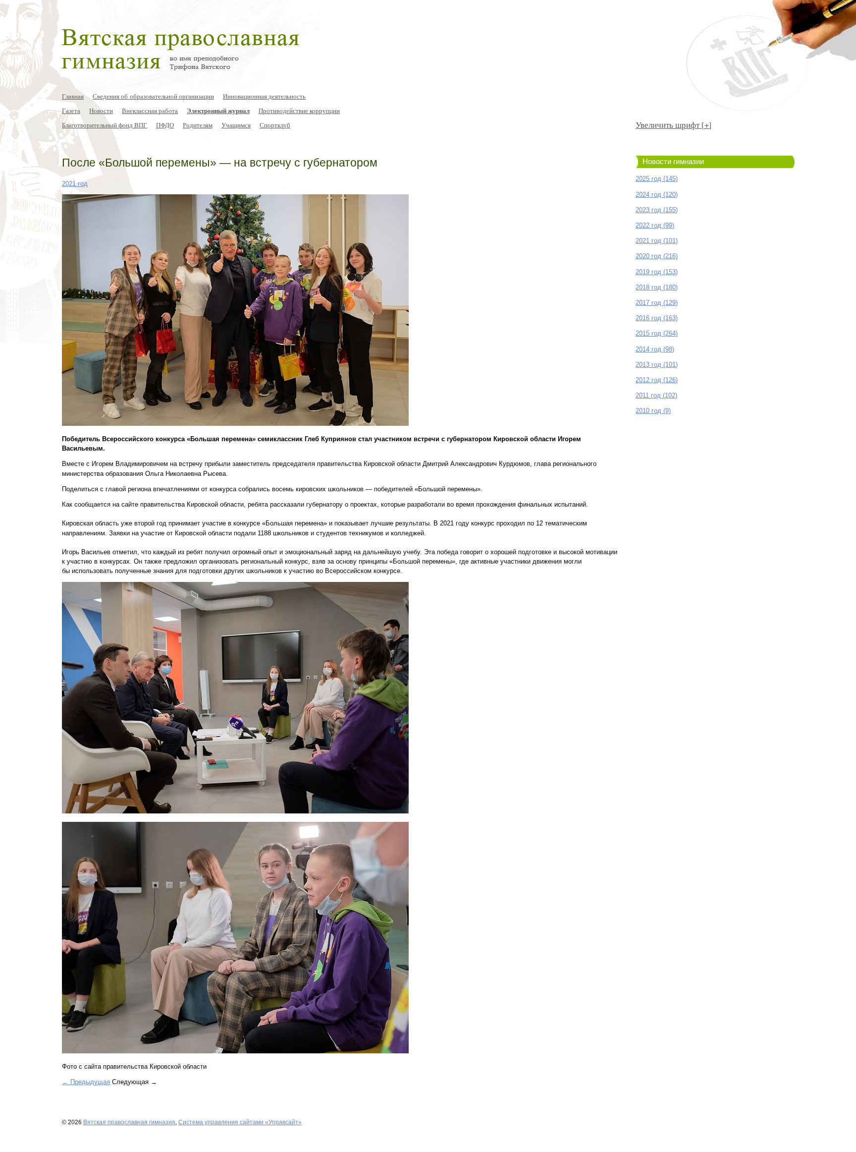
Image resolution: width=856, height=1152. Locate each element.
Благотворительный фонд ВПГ (104, 124)
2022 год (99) (655, 225)
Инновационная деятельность (264, 96)
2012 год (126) (657, 380)
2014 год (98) (655, 349)
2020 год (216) (657, 256)
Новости (101, 110)
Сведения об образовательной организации (153, 96)
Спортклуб (275, 124)
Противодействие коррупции (299, 110)
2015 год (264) (657, 333)
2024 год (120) (657, 194)
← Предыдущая (86, 1082)
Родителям (198, 124)
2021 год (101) (657, 240)
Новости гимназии (673, 162)
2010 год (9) (653, 410)
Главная (73, 96)
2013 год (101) (657, 364)
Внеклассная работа (150, 110)
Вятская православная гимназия (129, 1122)
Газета (71, 110)
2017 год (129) (657, 302)
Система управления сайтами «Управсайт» (240, 1122)
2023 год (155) (657, 210)
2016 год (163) (657, 318)
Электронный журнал (218, 110)
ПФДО (165, 124)
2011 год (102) (656, 395)
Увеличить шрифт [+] (674, 124)
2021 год (75, 183)
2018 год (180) (657, 287)
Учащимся (236, 124)
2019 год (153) (657, 272)
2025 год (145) (657, 178)
